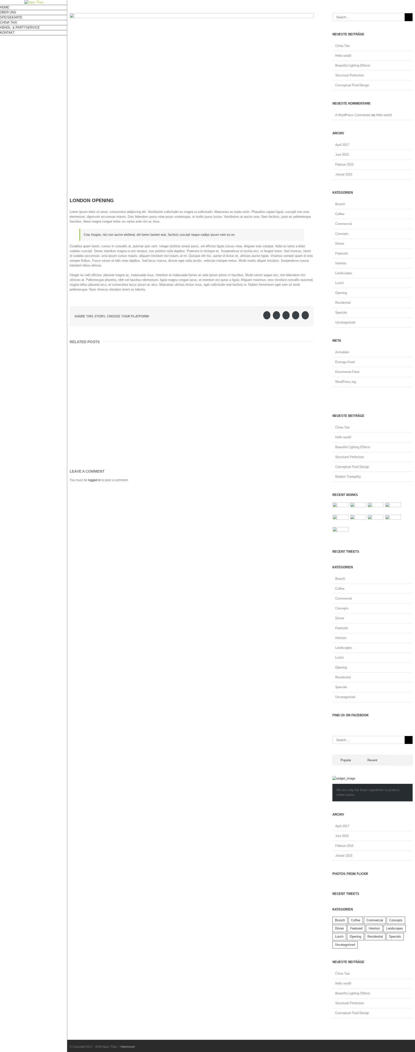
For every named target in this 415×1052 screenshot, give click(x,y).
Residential (343, 302)
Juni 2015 (342, 154)
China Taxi (342, 46)
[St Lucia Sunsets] (375, 508)
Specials (341, 312)
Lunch (339, 283)
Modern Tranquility (348, 476)
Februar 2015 (344, 164)
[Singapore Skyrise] (358, 508)
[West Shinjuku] (340, 520)
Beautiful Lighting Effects (352, 65)
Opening (341, 293)
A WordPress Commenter (353, 115)
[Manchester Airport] (358, 520)
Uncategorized (345, 322)
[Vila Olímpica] (340, 532)
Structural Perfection (349, 75)
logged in (94, 480)
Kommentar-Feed (347, 372)
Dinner (339, 243)
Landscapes (343, 273)
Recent (372, 760)
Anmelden (342, 352)
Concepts (341, 233)
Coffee (339, 214)
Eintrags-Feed (345, 362)
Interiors (341, 263)
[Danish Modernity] (393, 508)
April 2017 (342, 145)
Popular (346, 760)
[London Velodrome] (375, 520)
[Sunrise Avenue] (340, 508)
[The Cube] (393, 520)
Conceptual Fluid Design (352, 85)
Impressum (128, 1046)
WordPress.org (345, 382)
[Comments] (399, 760)
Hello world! (343, 55)
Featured (341, 253)
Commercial (343, 224)
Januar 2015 (343, 174)
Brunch (340, 204)
